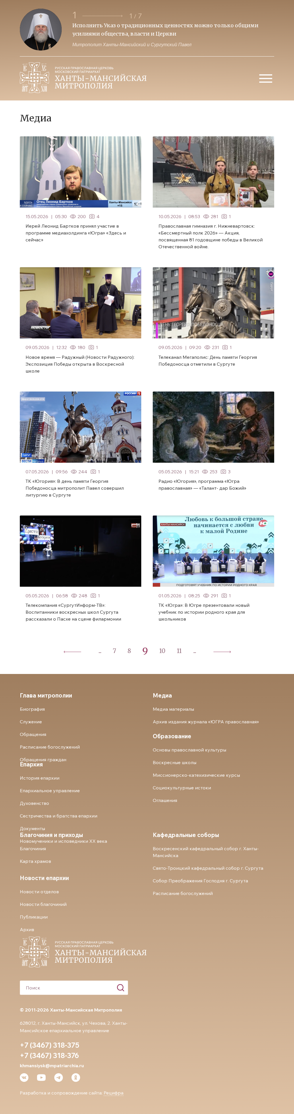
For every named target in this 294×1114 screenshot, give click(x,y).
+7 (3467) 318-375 (49, 1045)
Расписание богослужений (50, 747)
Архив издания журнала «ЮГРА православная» (206, 721)
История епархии (39, 778)
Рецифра (113, 1093)
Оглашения (165, 800)
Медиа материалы (173, 709)
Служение (31, 721)
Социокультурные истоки (182, 788)
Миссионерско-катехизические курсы (196, 775)
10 (162, 650)
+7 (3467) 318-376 (49, 1055)
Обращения (33, 734)
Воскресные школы (174, 762)
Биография (32, 709)
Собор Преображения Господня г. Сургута (200, 881)
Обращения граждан (43, 759)
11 (179, 650)
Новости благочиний (43, 904)
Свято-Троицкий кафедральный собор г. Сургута (208, 868)
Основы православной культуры (189, 750)
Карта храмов (35, 861)
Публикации (34, 917)
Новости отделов (39, 891)
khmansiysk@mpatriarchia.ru (52, 1065)
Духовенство (34, 803)
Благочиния (33, 848)
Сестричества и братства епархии (58, 816)
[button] (103, 15)
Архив (27, 929)
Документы (32, 828)
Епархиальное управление (50, 790)
